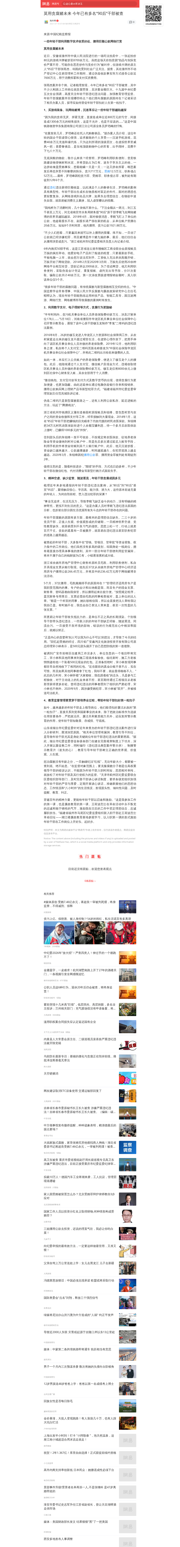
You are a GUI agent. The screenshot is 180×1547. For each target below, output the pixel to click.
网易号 (55, 3)
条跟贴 (89, 881)
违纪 (53, 187)
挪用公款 (90, 455)
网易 (46, 4)
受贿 (107, 171)
